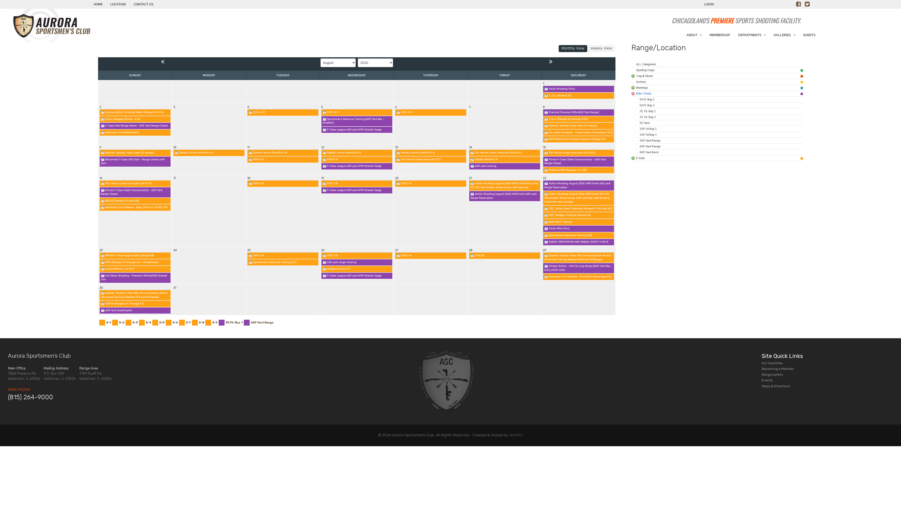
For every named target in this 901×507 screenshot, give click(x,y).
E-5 (161, 322)
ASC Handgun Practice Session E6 (569, 215)
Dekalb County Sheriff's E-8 (196, 152)
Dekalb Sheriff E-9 (485, 159)
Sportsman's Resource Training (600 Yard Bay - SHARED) (353, 121)
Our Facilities (772, 363)
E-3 (135, 322)
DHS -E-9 (258, 112)
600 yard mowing (485, 166)
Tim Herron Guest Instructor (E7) (420, 159)
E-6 (175, 322)
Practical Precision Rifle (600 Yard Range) (573, 112)
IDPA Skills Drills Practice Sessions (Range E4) (576, 139)
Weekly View (601, 48)
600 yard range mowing (341, 262)
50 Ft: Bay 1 (234, 322)
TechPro (516, 435)
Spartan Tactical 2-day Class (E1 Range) (572, 125)
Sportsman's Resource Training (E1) (274, 262)
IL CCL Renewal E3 (559, 95)
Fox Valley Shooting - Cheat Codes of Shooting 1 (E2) (580, 132)
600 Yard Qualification (118, 310)
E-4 (148, 322)
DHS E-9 (257, 159)
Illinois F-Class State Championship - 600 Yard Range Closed (575, 161)
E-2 (121, 322)
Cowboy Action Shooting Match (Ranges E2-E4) (134, 112)
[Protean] (446, 381)
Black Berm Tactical (560, 221)
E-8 (201, 322)
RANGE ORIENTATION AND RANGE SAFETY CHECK (578, 241)
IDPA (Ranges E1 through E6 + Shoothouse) (132, 262)
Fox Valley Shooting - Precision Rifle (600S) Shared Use (134, 277)
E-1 (108, 322)
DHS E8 (479, 255)
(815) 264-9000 (30, 397)
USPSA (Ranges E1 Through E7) (124, 303)
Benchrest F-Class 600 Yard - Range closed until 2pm (133, 161)
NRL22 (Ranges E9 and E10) (122, 200)
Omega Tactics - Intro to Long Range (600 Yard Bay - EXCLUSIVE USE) (578, 268)
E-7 (188, 322)
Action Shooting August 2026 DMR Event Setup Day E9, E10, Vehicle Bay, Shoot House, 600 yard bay (504, 185)
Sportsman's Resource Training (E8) (570, 235)
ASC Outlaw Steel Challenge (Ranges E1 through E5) (580, 208)
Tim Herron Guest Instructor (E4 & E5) (497, 152)
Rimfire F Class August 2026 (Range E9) (129, 255)
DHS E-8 (258, 183)
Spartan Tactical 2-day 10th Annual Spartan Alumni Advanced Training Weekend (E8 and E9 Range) (577, 257)
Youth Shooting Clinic (561, 88)
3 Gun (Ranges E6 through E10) (568, 119)
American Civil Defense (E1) (122, 132)
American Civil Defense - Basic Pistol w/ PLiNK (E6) (136, 207)
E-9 (215, 322)
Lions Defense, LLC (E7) (119, 268)
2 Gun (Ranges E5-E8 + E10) (122, 119)
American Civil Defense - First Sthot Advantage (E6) (580, 276)
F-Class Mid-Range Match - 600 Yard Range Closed (136, 125)
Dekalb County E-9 (338, 268)
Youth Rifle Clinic (558, 228)
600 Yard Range (262, 322)
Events (767, 380)
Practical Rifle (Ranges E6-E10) (567, 170)
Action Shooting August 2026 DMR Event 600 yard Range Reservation (503, 196)
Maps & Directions (776, 386)
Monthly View (572, 48)
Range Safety (772, 375)
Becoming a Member (778, 369)
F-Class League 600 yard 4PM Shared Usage (354, 129)
